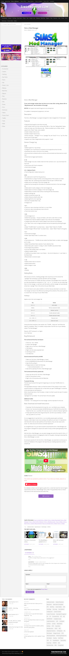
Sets (59, 18)
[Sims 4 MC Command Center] (60, 534)
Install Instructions (51, 621)
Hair (27, 18)
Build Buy (52, 606)
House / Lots (32, 18)
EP (50, 616)
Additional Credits (31, 526)
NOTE (56, 628)
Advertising (17, 653)
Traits (3, 121)
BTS (48, 606)
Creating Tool (49, 611)
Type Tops (49, 643)
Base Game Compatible (58, 604)
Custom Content (57, 611)
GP (61, 616)
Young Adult (60, 645)
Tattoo (3, 112)
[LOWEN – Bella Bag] (4, 610)
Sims (66, 18)
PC (64, 630)
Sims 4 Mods (4, 651)
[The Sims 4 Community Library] (31, 534)
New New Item (50, 628)
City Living (55, 609)
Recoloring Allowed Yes (61, 635)
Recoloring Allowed (51, 635)
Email (48, 584)
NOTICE (49, 526)
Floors (24, 18)
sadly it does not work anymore (31, 609)
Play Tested (49, 633)
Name (27, 584)
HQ (64, 616)
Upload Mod (7, 1)
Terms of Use (5, 653)
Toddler (4, 118)
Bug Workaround (37, 526)
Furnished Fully (55, 616)
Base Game (49, 604)
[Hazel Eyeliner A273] (4, 603)
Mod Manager (44, 526)
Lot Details (62, 621)
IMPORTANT (49, 619)
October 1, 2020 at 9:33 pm (40, 561)
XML (56, 645)
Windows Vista (50, 645)
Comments (29, 552)
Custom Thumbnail (51, 614)
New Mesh (57, 626)
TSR (48, 640)
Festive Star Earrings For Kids (15, 627)
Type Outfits (63, 640)
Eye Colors (19, 18)
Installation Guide (57, 619)
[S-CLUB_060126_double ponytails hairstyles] (4, 622)
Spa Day (55, 638)
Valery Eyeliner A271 (13, 614)
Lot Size (53, 623)
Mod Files (43, 18)
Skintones (4, 21)
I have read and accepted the (37, 589)
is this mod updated (29, 631)
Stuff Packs (60, 638)
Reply (29, 559)
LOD (57, 621)
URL (59, 643)
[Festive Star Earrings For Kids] (4, 629)
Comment (28, 574)
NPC (60, 628)
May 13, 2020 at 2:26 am (36, 556)
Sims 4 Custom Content (13, 651)
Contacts (52, 1)
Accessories (4, 18)
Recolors (55, 18)
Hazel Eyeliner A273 (13, 602)
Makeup (38, 18)
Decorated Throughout (61, 614)
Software (27, 24)
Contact (21, 653)
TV (50, 640)
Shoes (62, 18)
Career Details (59, 606)
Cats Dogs (49, 609)
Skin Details (49, 638)
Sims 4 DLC (46, 1)
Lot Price (48, 623)
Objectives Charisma (51, 630)
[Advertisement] (46, 88)
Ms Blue (48, 626)
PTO (62, 633)
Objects (47, 18)
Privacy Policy (44, 589)
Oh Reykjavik (59, 630)
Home (2, 1)
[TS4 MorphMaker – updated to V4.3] (46, 534)
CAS (64, 606)
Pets (51, 18)
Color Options (61, 609)
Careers (9, 18)
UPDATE (54, 643)
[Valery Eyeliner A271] (4, 616)
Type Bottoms (56, 640)
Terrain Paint (10, 21)
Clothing (14, 18)
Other (3, 126)
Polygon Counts (56, 633)
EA (47, 616)
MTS (53, 626)
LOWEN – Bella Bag (13, 608)
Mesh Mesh (59, 623)
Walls (15, 21)
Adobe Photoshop (59, 602)
